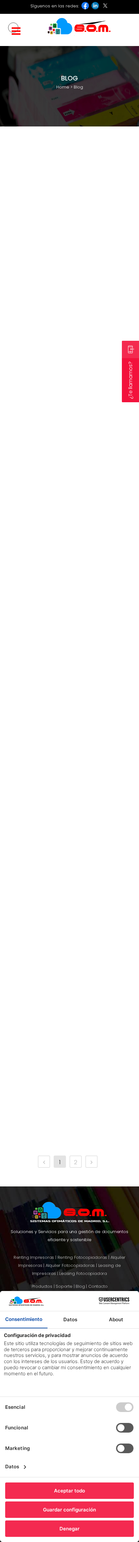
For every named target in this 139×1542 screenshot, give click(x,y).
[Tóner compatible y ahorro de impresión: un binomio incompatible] (69, 298)
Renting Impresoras (34, 1257)
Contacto (97, 1286)
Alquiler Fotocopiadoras (70, 1265)
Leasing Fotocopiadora (83, 1273)
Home (62, 87)
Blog (31, 1065)
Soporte (64, 1286)
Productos (42, 1286)
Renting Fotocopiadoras (82, 1257)
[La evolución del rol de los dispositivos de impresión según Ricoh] (69, 183)
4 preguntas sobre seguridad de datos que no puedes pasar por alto (65, 1104)
